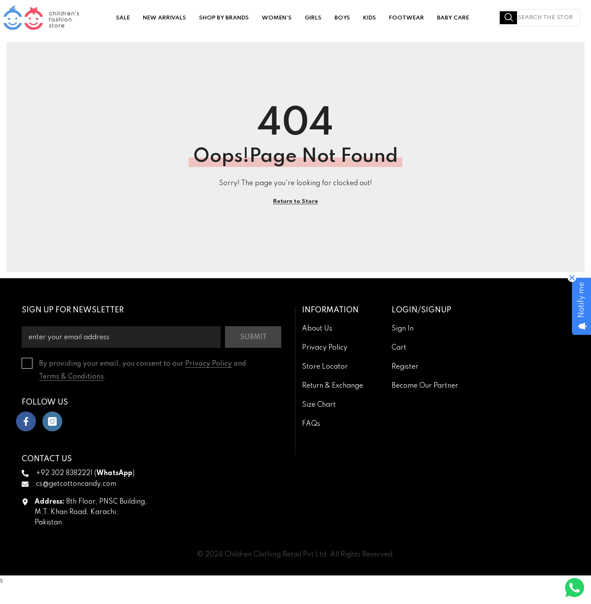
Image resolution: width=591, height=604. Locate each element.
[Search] (539, 17)
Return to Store (295, 201)
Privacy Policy (208, 363)
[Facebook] (26, 421)
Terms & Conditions (71, 376)
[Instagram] (52, 421)
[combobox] (539, 17)
